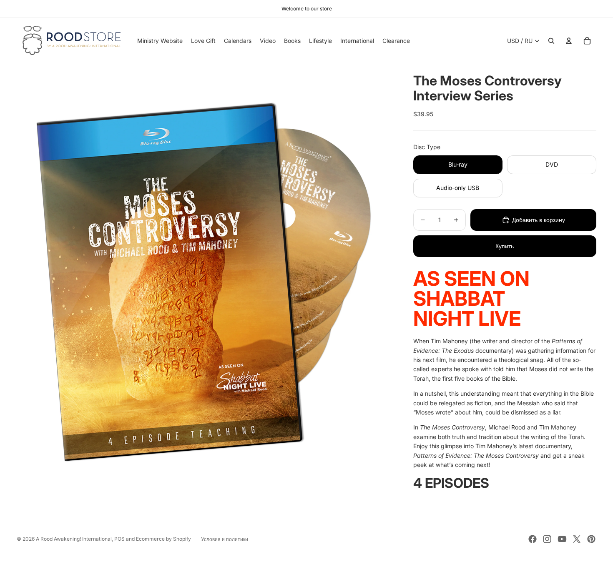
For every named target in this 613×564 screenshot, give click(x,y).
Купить (504, 246)
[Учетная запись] (569, 41)
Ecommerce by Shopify (163, 539)
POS (119, 539)
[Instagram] (547, 539)
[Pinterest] (591, 539)
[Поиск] (551, 41)
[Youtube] (562, 539)
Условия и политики (224, 539)
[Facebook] (533, 539)
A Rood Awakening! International (74, 539)
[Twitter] (577, 539)
